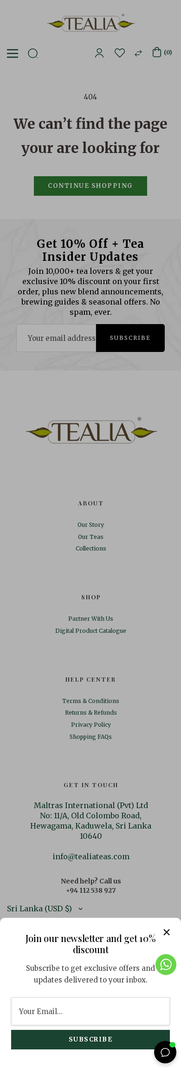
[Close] (166, 932)
